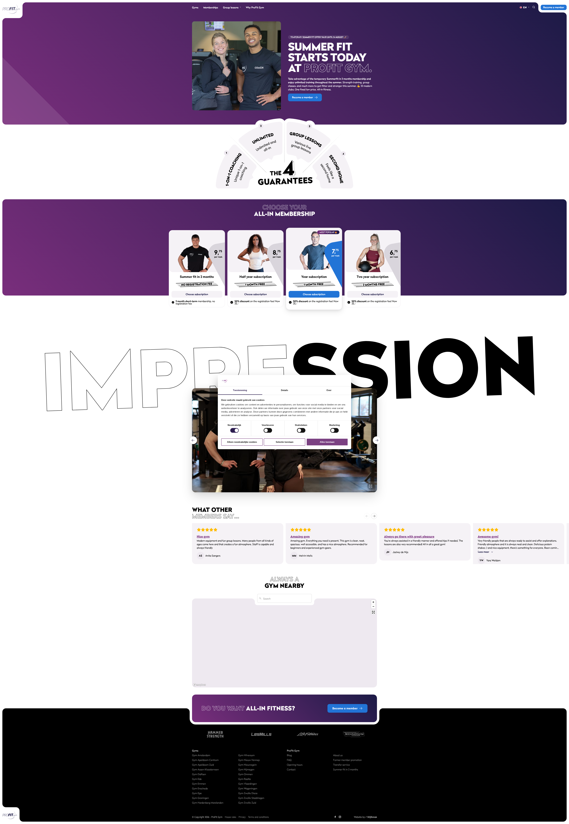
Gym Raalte (244, 779)
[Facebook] (335, 817)
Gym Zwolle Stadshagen (251, 798)
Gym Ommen (245, 774)
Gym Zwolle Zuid (247, 802)
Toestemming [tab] (240, 390)
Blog (289, 755)
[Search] (534, 7)
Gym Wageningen (247, 788)
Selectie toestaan (284, 442)
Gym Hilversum (246, 755)
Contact (291, 769)
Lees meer (483, 552)
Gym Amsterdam (201, 755)
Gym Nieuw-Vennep (249, 760)
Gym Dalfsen (199, 774)
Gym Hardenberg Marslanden (207, 802)
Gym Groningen (200, 798)
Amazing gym (300, 536)
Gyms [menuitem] (195, 7)
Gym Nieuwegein (247, 764)
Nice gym (203, 536)
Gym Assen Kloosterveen (205, 769)
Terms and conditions (258, 817)
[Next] (377, 440)
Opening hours (294, 764)
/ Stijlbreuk (371, 817)
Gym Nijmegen (246, 769)
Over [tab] (328, 390)
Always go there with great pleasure (409, 536)
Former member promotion (347, 760)
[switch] (268, 429)
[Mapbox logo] (199, 685)
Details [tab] (284, 390)
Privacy (242, 817)
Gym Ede (197, 779)
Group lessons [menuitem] (230, 7)
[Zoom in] (373, 602)
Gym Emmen (199, 783)
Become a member (553, 7)
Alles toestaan (327, 442)
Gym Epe (197, 793)
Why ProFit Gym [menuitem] (255, 7)
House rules (230, 817)
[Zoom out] (373, 606)
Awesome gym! (488, 536)
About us (338, 755)
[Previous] (193, 440)
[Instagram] (340, 817)
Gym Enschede (200, 788)
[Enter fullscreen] (373, 612)
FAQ (289, 760)
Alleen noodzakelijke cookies (242, 442)
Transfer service (341, 764)
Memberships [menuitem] (210, 7)
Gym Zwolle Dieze (248, 793)
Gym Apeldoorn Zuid (203, 764)
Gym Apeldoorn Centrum (205, 760)
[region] (284, 642)
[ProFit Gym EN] (11, 9)
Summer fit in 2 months (345, 769)
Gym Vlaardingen (247, 783)
